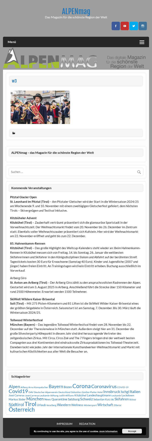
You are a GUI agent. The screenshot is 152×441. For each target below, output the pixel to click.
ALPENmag (76, 11)
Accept (132, 431)
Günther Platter (89, 392)
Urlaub (41, 405)
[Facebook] (116, 26)
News (47, 399)
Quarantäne (59, 399)
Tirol (30, 403)
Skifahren (122, 399)
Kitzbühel (80, 395)
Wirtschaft (105, 405)
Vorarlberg (51, 405)
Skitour (132, 399)
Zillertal (117, 405)
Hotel (100, 392)
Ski (112, 399)
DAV (30, 392)
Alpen (14, 386)
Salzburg (74, 399)
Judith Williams (66, 395)
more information (108, 431)
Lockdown (128, 395)
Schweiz (86, 399)
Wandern (64, 405)
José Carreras (17, 395)
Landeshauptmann (99, 395)
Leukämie (116, 395)
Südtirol (16, 404)
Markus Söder (17, 399)
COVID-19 (122, 387)
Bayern (56, 386)
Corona (81, 386)
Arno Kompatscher (38, 387)
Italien (135, 391)
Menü (12, 42)
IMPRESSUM (64, 423)
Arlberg (24, 387)
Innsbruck (111, 391)
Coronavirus (104, 386)
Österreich (22, 409)
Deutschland (64, 392)
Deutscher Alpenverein (46, 392)
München (35, 398)
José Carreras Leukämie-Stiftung (41, 395)
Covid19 (18, 391)
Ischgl (125, 392)
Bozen (68, 387)
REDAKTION (87, 423)
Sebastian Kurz (101, 399)
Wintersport (90, 405)
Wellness (77, 405)
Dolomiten (76, 392)
